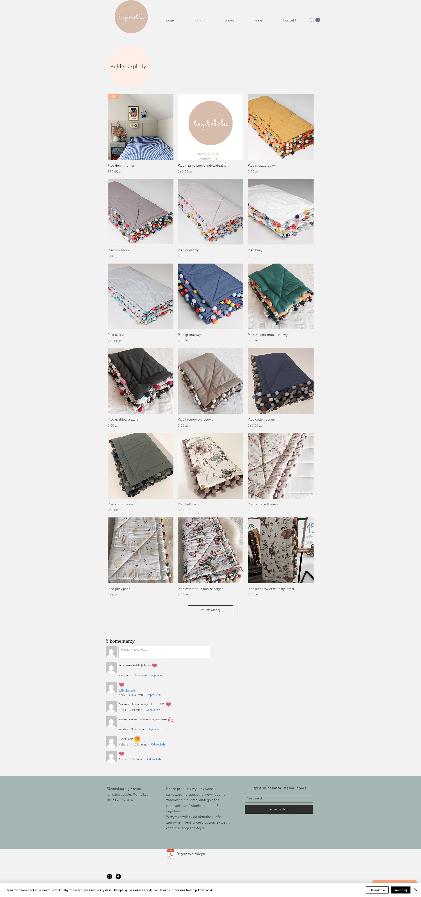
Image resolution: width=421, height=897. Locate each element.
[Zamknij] (415, 889)
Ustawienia (377, 890)
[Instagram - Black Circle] (109, 876)
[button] (315, 20)
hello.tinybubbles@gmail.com (129, 795)
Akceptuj (401, 890)
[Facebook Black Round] (118, 876)
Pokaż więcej (210, 610)
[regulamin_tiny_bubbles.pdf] (170, 854)
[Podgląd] (211, 127)
